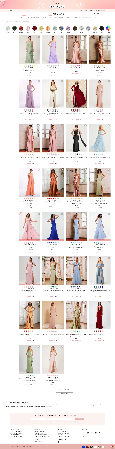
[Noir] (77, 154)
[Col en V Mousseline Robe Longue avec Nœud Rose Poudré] (29, 226)
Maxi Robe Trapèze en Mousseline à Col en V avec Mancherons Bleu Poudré (76, 291)
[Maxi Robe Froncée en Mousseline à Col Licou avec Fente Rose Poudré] (29, 138)
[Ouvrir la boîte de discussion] (112, 446)
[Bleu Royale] (52, 243)
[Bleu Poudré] (48, 243)
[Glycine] (28, 110)
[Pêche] (71, 66)
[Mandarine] (32, 198)
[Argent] (54, 110)
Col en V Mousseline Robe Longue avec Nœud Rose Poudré (29, 247)
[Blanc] (50, 110)
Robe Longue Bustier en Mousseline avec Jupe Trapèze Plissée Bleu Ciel (100, 158)
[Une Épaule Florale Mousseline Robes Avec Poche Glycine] (29, 93)
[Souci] (102, 66)
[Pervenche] (48, 66)
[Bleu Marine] (50, 243)
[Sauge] (26, 66)
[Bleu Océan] (94, 154)
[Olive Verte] (71, 110)
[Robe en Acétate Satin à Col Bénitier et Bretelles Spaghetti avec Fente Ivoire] (53, 93)
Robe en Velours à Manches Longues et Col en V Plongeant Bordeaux (76, 114)
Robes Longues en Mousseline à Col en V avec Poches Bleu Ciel (99, 247)
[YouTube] (99, 432)
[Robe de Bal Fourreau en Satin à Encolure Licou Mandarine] (29, 315)
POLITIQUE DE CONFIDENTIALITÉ (67, 422)
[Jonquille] (94, 198)
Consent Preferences (38, 441)
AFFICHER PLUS (64, 393)
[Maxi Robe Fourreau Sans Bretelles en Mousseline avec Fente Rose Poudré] (53, 315)
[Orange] (30, 198)
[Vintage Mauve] (79, 154)
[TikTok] (95, 432)
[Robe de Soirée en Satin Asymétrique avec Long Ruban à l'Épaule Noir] (76, 138)
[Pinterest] (91, 432)
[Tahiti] (30, 110)
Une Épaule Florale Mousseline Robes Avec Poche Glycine (29, 114)
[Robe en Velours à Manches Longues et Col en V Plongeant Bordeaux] (76, 93)
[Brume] (94, 110)
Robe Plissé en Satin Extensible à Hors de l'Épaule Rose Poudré (76, 202)
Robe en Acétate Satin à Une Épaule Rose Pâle (76, 69)
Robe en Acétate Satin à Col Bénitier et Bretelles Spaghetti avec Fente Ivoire (53, 114)
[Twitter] (83, 436)
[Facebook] (83, 432)
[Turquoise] (102, 198)
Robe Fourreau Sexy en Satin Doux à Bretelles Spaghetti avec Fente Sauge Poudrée (76, 335)
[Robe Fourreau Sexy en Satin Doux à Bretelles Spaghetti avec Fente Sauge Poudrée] (76, 315)
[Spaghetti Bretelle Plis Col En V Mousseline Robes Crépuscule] (29, 182)
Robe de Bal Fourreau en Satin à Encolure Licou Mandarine (29, 335)
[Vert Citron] (32, 66)
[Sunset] (28, 198)
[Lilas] (52, 66)
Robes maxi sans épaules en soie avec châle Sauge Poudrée (53, 291)
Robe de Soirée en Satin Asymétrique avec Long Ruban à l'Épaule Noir (76, 158)
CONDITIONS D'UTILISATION (52, 422)
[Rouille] (75, 110)
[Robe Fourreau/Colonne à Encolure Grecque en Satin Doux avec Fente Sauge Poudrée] (100, 182)
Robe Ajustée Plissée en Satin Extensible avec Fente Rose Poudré (100, 70)
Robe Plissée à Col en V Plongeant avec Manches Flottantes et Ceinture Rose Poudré (53, 158)
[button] (7, 28)
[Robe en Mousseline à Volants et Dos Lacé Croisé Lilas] (53, 49)
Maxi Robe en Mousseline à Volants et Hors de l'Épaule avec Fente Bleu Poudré (100, 291)
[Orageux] (73, 287)
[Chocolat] (48, 110)
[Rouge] (77, 110)
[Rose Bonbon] (54, 66)
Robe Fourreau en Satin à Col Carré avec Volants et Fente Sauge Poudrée (29, 379)
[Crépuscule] (26, 110)
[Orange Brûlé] (48, 198)
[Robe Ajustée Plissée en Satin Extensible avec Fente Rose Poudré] (100, 49)
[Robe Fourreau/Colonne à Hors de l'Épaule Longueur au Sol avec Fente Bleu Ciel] (76, 226)
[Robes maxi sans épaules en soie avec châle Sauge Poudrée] (53, 270)
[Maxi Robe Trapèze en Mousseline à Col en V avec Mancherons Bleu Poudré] (76, 270)
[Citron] (24, 66)
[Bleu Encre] (71, 287)
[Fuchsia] (79, 66)
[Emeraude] (100, 198)
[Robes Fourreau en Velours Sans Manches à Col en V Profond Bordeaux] (100, 315)
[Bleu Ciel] (98, 154)
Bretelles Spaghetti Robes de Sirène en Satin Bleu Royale (53, 247)
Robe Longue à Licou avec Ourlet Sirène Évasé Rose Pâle (99, 114)
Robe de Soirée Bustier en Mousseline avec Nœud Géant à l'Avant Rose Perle (53, 379)
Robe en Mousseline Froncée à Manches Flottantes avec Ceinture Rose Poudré (29, 291)
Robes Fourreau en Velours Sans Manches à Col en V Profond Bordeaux (99, 335)
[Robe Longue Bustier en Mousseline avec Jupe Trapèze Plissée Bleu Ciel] (100, 138)
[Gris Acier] (56, 110)
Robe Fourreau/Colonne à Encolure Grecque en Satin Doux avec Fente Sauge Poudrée (99, 202)
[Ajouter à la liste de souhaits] (39, 37)
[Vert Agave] (30, 66)
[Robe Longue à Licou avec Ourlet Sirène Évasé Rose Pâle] (100, 93)
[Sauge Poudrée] (28, 66)
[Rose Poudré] (73, 66)
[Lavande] (50, 66)
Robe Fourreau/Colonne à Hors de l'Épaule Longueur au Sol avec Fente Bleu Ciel (76, 247)
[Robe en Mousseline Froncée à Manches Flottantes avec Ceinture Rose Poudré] (29, 270)
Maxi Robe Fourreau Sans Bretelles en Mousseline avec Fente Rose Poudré (53, 335)
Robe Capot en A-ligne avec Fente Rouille (53, 201)
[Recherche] (99, 14)
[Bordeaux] (73, 110)
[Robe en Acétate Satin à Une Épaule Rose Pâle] (76, 49)
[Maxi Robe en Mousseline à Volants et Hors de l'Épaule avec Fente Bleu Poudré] (100, 270)
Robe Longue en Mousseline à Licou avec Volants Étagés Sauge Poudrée (29, 70)
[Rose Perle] (96, 66)
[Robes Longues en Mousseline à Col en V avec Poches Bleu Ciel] (100, 226)
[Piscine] (96, 154)
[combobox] (98, 14)
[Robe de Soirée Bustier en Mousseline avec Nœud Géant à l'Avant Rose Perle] (53, 359)
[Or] (94, 66)
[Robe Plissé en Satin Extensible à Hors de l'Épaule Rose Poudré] (76, 182)
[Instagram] (87, 432)
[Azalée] (77, 66)
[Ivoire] (52, 110)
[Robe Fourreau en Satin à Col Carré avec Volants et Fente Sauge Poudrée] (29, 359)
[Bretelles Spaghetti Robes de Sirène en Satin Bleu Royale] (53, 226)
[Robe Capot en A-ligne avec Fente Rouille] (53, 182)
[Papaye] (26, 198)
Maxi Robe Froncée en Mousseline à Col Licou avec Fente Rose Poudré (30, 158)
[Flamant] (24, 198)
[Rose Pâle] (56, 66)
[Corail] (26, 154)
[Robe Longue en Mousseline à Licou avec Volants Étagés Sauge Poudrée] (29, 49)
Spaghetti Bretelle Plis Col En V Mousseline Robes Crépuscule (29, 202)
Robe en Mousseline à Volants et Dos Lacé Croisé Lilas (53, 70)
